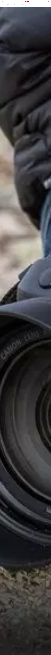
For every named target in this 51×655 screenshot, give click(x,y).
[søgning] (5, 2)
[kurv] (2, 2)
